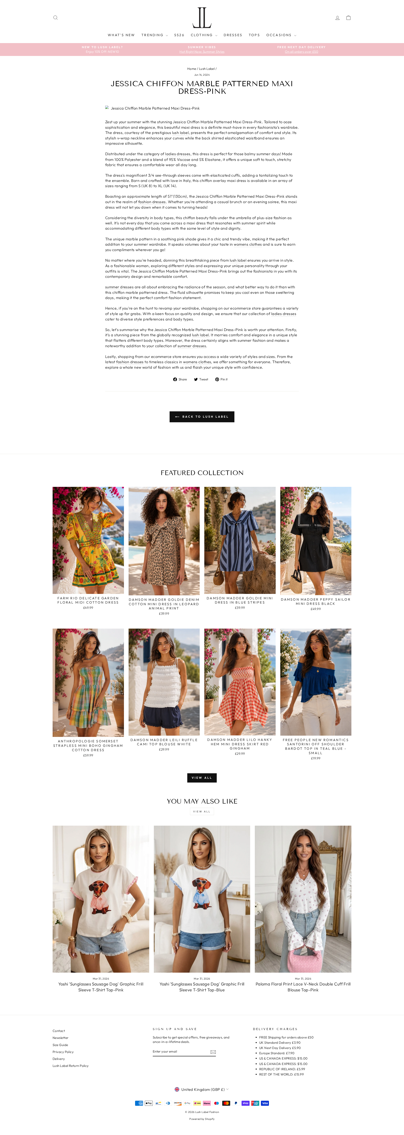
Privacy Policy (63, 1052)
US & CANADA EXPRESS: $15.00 (283, 1058)
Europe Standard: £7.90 (277, 1053)
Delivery (59, 1059)
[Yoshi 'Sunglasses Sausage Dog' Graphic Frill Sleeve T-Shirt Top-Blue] (202, 899)
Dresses (233, 35)
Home (191, 69)
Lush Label (207, 69)
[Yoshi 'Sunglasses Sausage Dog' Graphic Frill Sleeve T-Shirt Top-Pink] (101, 899)
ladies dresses (177, 153)
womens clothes (248, 244)
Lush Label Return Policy (71, 1066)
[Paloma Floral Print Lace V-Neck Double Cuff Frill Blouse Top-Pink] (303, 899)
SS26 (179, 35)
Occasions (279, 35)
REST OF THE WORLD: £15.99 (281, 1074)
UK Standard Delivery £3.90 (280, 1043)
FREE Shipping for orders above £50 (286, 1037)
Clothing (202, 35)
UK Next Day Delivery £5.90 (280, 1048)
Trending (153, 35)
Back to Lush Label (205, 417)
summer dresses (119, 287)
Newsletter (61, 1038)
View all (202, 778)
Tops (254, 35)
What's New (121, 35)
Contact (59, 1031)
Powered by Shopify (201, 1118)
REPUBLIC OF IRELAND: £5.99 (282, 1069)
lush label (180, 132)
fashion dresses (152, 201)
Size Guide (60, 1045)
